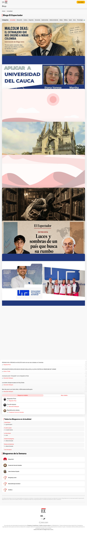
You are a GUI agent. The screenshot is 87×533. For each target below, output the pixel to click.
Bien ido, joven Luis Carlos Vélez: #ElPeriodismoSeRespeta (17, 389)
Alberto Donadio (9, 440)
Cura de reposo (11, 404)
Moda (61, 20)
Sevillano (10, 489)
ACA (7, 435)
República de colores (13, 410)
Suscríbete (81, 2)
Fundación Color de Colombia (16, 412)
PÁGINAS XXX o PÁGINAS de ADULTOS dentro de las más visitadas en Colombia (22, 362)
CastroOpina (7, 422)
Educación (19, 20)
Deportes (31, 20)
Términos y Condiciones (32, 525)
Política (65, 20)
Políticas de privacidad (44, 525)
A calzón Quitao (9, 430)
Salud (70, 20)
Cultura (25, 20)
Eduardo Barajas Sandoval (14, 483)
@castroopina (9, 424)
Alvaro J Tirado (7, 371)
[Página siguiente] (51, 287)
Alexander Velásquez (8, 378)
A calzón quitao (8, 428)
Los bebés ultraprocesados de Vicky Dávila (13, 382)
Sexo (74, 20)
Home (3, 11)
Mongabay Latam (12, 477)
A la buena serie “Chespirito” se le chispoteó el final (15, 376)
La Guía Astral (7, 433)
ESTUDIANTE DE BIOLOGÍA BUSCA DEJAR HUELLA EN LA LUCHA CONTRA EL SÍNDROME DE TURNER (29, 369)
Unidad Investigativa (9, 438)
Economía (37, 20)
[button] (84, 20)
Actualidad (12, 20)
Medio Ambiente (54, 20)
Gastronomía (44, 20)
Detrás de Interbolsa (9, 444)
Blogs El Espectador (13, 15)
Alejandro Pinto (7, 364)
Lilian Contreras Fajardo (13, 471)
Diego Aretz (11, 459)
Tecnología (80, 20)
